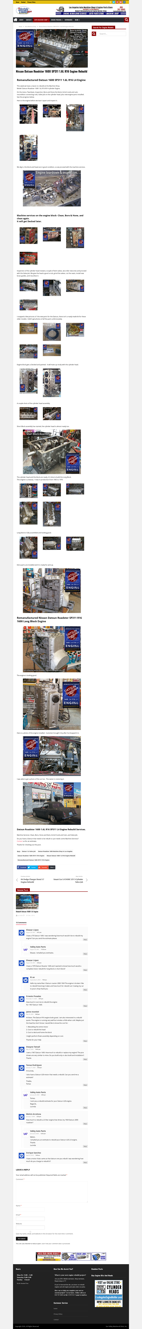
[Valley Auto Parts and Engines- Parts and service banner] (71, 1260)
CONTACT (72, 1295)
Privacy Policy (31, 2)
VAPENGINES (68, 20)
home (55, 1308)
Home (17, 2)
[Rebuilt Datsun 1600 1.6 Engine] (27, 901)
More (51, 867)
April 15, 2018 (30, 1155)
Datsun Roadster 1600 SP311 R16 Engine (31, 856)
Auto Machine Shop (41, 20)
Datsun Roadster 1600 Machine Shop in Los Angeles (55, 851)
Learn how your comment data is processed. (56, 1244)
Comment (20, 1179)
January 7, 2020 (30, 1116)
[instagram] (124, 2)
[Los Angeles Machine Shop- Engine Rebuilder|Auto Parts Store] (24, 10)
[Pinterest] (117, 2)
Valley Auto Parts (38, 947)
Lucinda (20, 915)
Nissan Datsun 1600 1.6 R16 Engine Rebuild (61, 856)
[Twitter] (114, 2)
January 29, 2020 (34, 1095)
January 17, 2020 (30, 1067)
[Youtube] (120, 2)
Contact (23, 2)
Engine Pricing (56, 20)
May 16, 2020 (29, 1049)
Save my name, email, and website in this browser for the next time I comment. (44, 1234)
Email (18, 1215)
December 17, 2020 (31, 999)
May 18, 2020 (29, 1014)
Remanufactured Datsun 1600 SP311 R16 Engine (33, 860)
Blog (76, 20)
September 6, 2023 (35, 980)
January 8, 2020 (34, 1133)
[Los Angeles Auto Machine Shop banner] (91, 10)
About (21, 20)
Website (19, 1224)
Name (19, 1206)
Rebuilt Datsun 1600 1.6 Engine (27, 911)
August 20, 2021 (30, 932)
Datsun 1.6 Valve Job (29, 851)
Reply (85, 939)
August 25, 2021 (34, 949)
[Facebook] (110, 2)
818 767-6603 (59, 1295)
